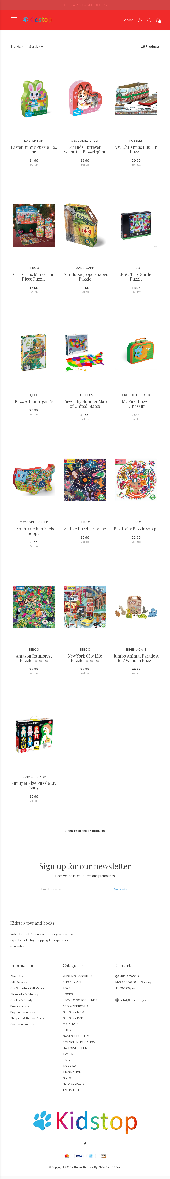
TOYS (66, 988)
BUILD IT (68, 1030)
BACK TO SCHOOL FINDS (80, 1000)
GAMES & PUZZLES (76, 1036)
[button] (14, 19)
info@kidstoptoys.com (136, 1000)
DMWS (102, 1167)
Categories (73, 965)
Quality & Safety (21, 1000)
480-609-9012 (130, 976)
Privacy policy (19, 1006)
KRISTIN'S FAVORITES (77, 976)
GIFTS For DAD (73, 1018)
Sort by (34, 46)
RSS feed (116, 1167)
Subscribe (120, 889)
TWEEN (68, 1054)
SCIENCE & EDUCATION (79, 1042)
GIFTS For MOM (73, 1012)
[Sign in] (140, 20)
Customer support (23, 1024)
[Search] (149, 20)
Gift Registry (18, 982)
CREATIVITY (71, 1024)
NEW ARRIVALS (73, 1084)
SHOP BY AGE (72, 982)
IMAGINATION (72, 1072)
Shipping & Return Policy (27, 1018)
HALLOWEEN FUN (75, 1048)
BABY (66, 1060)
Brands (15, 46)
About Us (16, 976)
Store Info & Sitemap (24, 994)
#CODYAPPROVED (75, 1006)
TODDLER (69, 1066)
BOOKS (68, 994)
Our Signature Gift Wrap (27, 988)
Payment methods (23, 1012)
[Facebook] (85, 1144)
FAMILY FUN (71, 1090)
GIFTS (67, 1078)
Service (128, 20)
